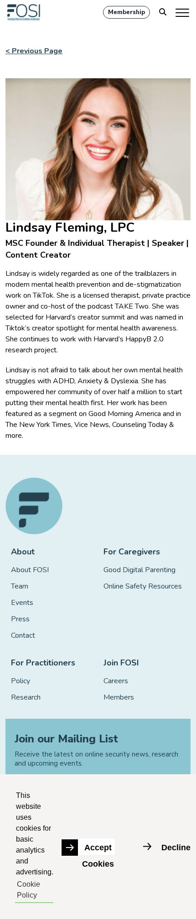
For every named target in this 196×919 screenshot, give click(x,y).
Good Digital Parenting (139, 570)
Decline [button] (176, 847)
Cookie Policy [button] (28, 889)
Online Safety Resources (142, 586)
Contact (23, 635)
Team (19, 586)
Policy (20, 681)
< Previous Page (33, 51)
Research (26, 697)
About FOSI (30, 570)
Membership (126, 12)
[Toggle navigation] (183, 12)
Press (20, 619)
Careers (115, 681)
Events (22, 603)
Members (118, 697)
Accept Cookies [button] (98, 849)
